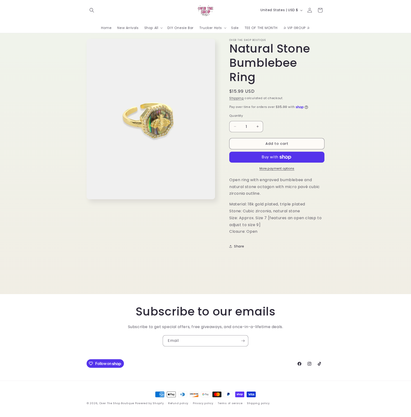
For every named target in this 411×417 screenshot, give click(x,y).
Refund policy (178, 403)
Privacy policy (203, 403)
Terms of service (230, 403)
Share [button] (239, 246)
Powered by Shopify (149, 403)
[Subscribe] (243, 340)
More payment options (276, 168)
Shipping (236, 98)
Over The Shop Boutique (116, 403)
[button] (92, 10)
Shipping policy (258, 403)
